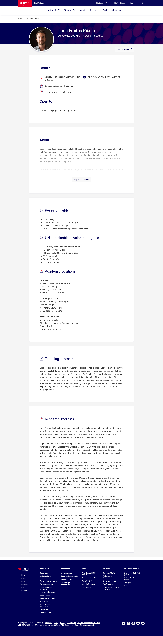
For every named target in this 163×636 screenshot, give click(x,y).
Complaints (96, 623)
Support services (67, 579)
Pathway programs (46, 584)
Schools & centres (88, 584)
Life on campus (66, 573)
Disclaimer (48, 623)
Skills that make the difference (131, 579)
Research (94, 10)
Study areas (44, 573)
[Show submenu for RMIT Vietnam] (48, 3)
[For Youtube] (143, 623)
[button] (134, 3)
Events (23, 578)
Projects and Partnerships (107, 577)
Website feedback (84, 623)
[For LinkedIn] (138, 623)
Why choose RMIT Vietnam (88, 574)
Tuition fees (44, 609)
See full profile (123, 49)
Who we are (86, 587)
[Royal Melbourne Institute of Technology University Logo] (25, 3)
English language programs (46, 588)
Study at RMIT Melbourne (45, 605)
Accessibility (71, 623)
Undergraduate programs (45, 577)
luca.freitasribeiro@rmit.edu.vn (58, 92)
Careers (24, 587)
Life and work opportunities (66, 583)
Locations (24, 584)
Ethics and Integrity (110, 581)
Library (23, 581)
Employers (128, 583)
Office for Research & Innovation (111, 588)
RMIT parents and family (90, 578)
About (82, 10)
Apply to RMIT (45, 595)
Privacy (62, 623)
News (23, 575)
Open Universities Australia (85, 625)
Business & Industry (112, 10)
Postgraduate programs (48, 581)
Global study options (47, 598)
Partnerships (128, 586)
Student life (69, 10)
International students (47, 592)
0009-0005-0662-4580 (106, 77)
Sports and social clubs (69, 576)
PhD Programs (108, 584)
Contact (24, 591)
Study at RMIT (52, 10)
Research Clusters (109, 573)
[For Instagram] (133, 623)
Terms (56, 623)
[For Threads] (128, 623)
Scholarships (44, 601)
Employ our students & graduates (132, 574)
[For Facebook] (123, 623)
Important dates (45, 612)
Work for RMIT (87, 581)
